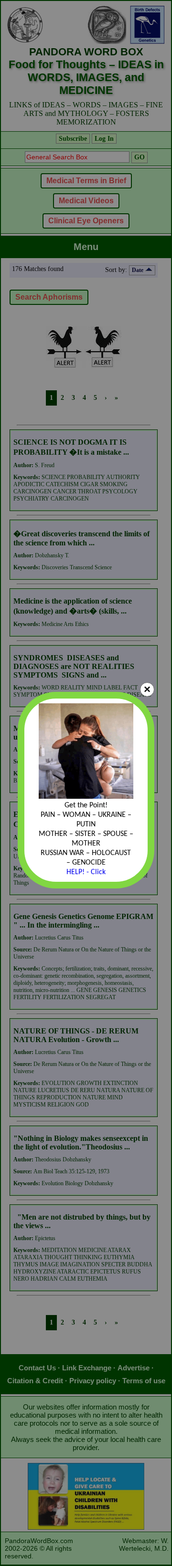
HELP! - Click (86, 872)
